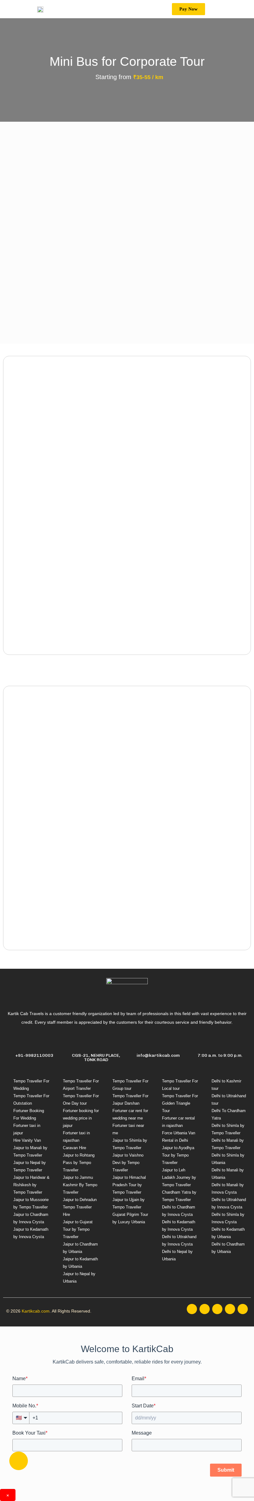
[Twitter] (217, 1309)
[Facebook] (192, 1309)
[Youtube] (230, 1309)
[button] (184, 9)
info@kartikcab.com (158, 1055)
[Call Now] (18, 1461)
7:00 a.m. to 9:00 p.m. (220, 1055)
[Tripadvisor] (243, 1309)
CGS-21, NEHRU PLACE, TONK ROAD (96, 1057)
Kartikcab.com (36, 1311)
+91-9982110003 (34, 1055)
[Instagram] (204, 1309)
